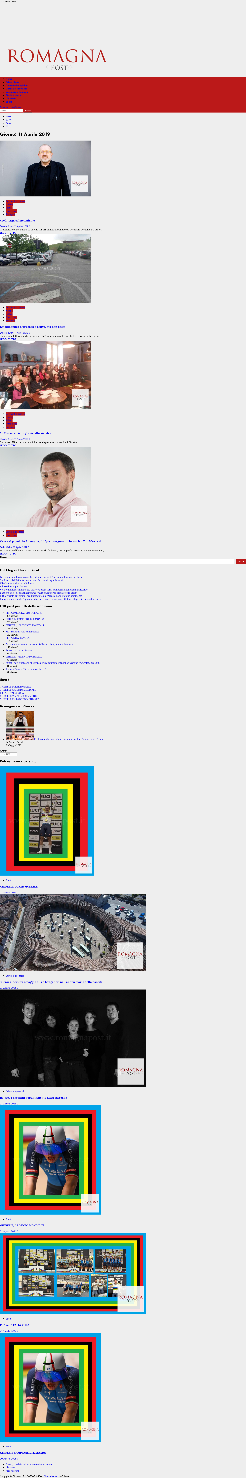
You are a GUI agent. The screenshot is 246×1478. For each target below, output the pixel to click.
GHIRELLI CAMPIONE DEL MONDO (25, 619)
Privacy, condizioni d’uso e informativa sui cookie (29, 1464)
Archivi (3, 750)
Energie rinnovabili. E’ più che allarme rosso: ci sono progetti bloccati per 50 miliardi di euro (50, 599)
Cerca (3, 557)
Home (9, 79)
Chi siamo (11, 98)
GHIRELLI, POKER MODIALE (15, 686)
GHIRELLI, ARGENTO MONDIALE (24, 656)
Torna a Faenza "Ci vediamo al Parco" (26, 669)
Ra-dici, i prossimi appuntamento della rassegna (33, 1097)
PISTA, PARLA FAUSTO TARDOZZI (24, 612)
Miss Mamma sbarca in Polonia (17, 583)
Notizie (9, 204)
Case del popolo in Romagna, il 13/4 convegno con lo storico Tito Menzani (50, 541)
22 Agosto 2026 (8, 1231)
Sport (9, 101)
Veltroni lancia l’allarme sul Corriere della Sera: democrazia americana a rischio (44, 589)
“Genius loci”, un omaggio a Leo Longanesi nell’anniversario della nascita (51, 982)
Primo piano (12, 82)
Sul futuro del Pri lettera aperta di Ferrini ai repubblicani (31, 580)
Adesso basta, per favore (13, 586)
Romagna (10, 214)
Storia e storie (13, 95)
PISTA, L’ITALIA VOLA (17, 637)
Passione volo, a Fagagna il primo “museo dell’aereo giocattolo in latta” (38, 592)
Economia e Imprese (17, 92)
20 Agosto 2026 (8, 1458)
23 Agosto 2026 (8, 892)
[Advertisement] (123, 25)
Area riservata (12, 1470)
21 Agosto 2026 (8, 1331)
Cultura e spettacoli (16, 88)
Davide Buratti (7, 226)
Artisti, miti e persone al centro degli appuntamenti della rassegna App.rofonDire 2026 (53, 662)
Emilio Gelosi (6, 547)
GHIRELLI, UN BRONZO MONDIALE (25, 625)
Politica (9, 207)
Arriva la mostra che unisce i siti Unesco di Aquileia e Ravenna (39, 644)
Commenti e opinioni (17, 85)
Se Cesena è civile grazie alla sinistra (25, 433)
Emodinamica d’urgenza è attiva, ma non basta (32, 326)
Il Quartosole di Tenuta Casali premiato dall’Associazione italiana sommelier (41, 595)
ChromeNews (50, 1476)
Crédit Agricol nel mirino (17, 220)
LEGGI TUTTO (8, 232)
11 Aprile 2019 (21, 226)
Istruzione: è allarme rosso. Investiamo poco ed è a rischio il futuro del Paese (41, 577)
